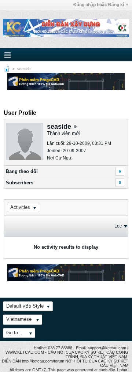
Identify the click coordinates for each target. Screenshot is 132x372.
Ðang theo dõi (22, 171)
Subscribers (19, 182)
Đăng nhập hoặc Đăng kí (98, 4)
